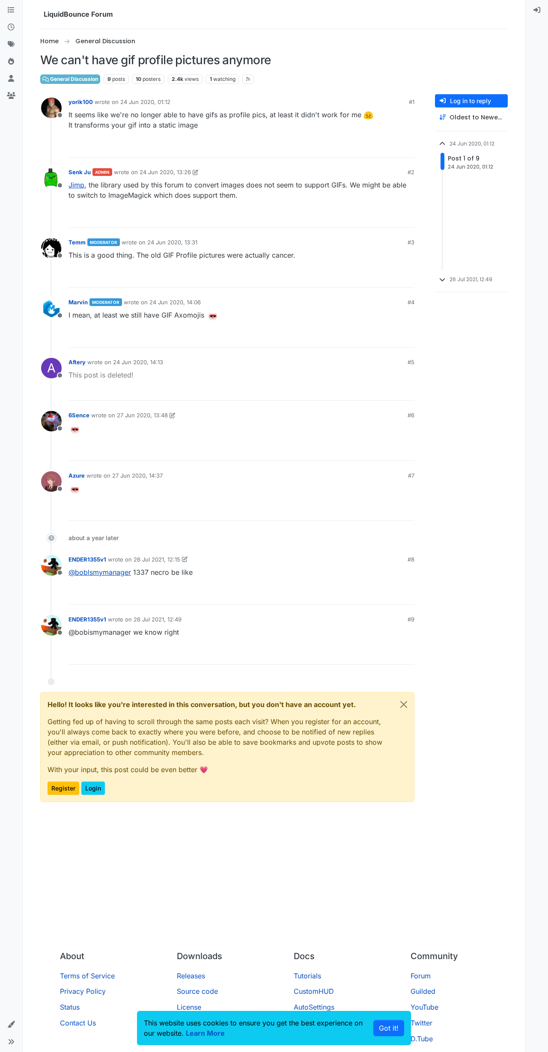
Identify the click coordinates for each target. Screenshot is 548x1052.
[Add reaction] (376, 147)
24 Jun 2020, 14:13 (138, 362)
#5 (411, 362)
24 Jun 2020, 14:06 (175, 302)
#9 (411, 619)
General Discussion (73, 79)
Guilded (423, 991)
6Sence (78, 415)
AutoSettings (314, 1007)
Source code (197, 991)
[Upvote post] (392, 147)
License (189, 1007)
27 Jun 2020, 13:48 (142, 415)
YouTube (424, 1007)
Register (63, 788)
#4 (411, 302)
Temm (77, 242)
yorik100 (80, 101)
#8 (411, 559)
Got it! (389, 1028)
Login (93, 788)
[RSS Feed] (248, 79)
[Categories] (11, 10)
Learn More (205, 1033)
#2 (411, 172)
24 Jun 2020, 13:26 (165, 172)
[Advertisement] (274, 880)
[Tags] (11, 44)
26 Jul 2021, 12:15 (157, 559)
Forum (421, 976)
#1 (411, 101)
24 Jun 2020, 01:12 (145, 101)
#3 (411, 242)
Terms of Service (87, 976)
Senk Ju (79, 172)
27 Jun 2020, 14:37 (137, 475)
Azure (76, 475)
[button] (11, 1024)
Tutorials (307, 976)
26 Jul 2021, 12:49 (158, 619)
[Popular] (11, 61)
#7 (411, 475)
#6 (411, 415)
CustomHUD (314, 991)
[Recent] (11, 27)
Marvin (78, 302)
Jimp (76, 185)
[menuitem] (537, 10)
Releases (191, 976)
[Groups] (11, 96)
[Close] (403, 704)
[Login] (537, 10)
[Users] (11, 79)
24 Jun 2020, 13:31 (172, 242)
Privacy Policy (83, 991)
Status (70, 1007)
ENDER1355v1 (87, 559)
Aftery (77, 362)
